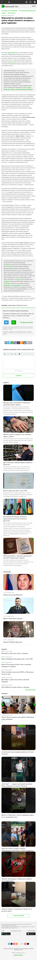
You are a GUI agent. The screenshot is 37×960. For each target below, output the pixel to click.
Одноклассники (16, 285)
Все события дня (30, 690)
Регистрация (19, 371)
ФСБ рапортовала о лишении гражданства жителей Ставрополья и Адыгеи (17, 557)
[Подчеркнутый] (11, 354)
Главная (3, 13)
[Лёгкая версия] (9, 2)
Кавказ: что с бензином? (10, 10)
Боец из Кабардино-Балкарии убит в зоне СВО (17, 659)
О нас (2, 930)
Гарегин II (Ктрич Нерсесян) (12, 642)
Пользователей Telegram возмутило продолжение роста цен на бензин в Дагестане (15, 519)
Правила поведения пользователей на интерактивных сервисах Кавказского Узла (18, 949)
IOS (16, 268)
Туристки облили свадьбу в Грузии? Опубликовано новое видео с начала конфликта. (17, 849)
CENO (10, 268)
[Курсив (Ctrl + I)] (8, 354)
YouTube (7, 283)
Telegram (7, 281)
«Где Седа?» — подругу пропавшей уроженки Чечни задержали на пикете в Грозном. (16, 785)
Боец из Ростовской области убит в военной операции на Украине (16, 665)
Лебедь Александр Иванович (13, 595)
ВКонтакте (7, 285)
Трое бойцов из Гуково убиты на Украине (15, 687)
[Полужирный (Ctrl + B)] (4, 354)
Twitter (18, 279)
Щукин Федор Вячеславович (12, 618)
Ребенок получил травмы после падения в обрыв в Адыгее (17, 435)
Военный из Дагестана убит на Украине (14, 653)
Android (7, 264)
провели (10, 62)
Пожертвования (32, 930)
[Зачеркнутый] (15, 354)
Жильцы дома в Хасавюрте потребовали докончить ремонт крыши (16, 404)
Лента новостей (11, 13)
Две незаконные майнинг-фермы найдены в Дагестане (17, 463)
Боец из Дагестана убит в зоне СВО (15, 491)
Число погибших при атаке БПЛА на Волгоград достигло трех (17, 673)
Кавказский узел (12, 52)
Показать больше (18, 915)
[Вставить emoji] (19, 354)
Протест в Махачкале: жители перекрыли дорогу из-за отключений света (17, 816)
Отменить (19, 375)
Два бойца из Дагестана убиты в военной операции (15, 680)
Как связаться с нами (16, 930)
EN (5, 1)
